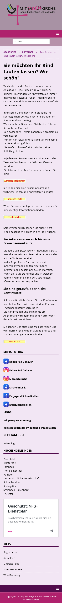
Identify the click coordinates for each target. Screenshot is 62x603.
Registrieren (10, 552)
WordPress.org (11, 575)
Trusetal (8, 493)
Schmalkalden (11, 482)
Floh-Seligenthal (12, 470)
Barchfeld (9, 459)
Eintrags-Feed (11, 563)
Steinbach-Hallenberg (16, 490)
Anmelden (9, 558)
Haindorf (8, 474)
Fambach (8, 466)
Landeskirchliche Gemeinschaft (21, 478)
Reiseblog (9, 443)
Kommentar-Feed (13, 569)
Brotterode (9, 463)
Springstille (10, 486)
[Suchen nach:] (31, 41)
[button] (57, 33)
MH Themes (33, 599)
